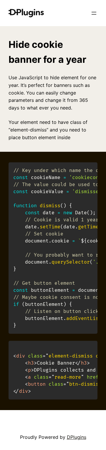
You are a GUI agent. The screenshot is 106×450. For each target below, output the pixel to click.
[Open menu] (93, 13)
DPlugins (76, 437)
